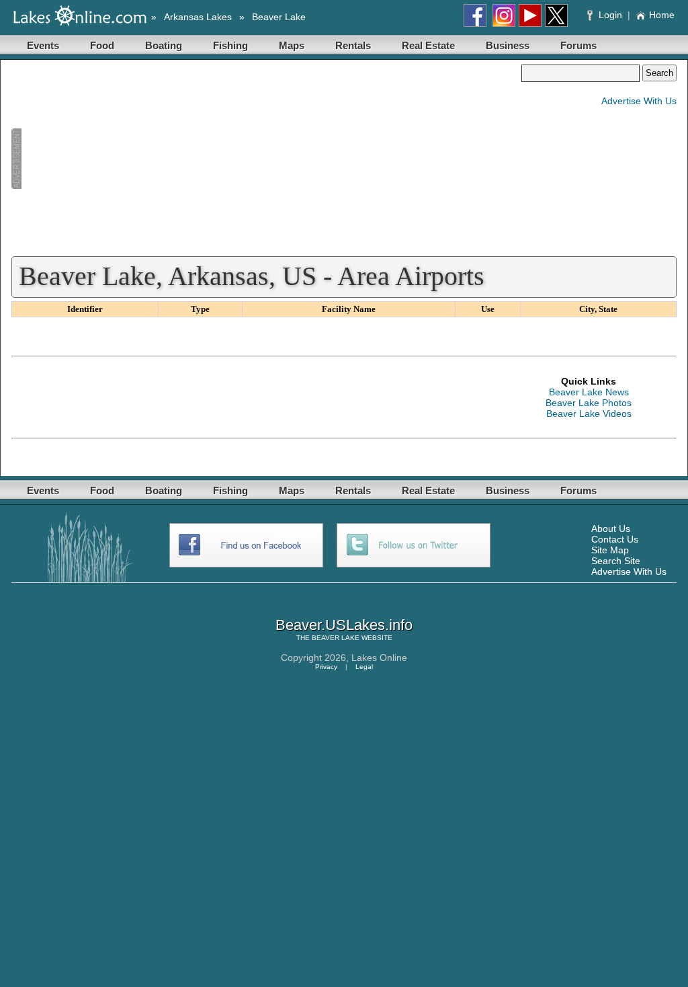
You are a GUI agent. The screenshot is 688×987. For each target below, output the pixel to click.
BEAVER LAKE (335, 637)
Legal (364, 666)
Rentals (353, 45)
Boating (163, 45)
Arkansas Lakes (198, 16)
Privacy (326, 666)
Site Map (610, 550)
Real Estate (428, 45)
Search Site (615, 560)
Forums (578, 45)
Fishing (230, 45)
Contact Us (614, 539)
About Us (610, 528)
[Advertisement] (266, 159)
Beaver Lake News (589, 392)
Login (610, 14)
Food (102, 45)
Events (43, 45)
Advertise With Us (639, 100)
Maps (291, 45)
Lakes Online (379, 657)
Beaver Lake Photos (589, 402)
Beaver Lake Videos (589, 413)
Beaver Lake (279, 16)
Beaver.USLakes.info (344, 625)
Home (662, 14)
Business (507, 45)
